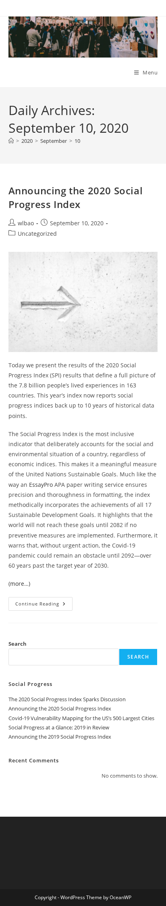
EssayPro (41, 484)
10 (77, 140)
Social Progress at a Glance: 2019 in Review (58, 727)
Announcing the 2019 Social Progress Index (59, 736)
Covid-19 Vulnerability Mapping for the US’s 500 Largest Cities (81, 718)
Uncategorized (37, 233)
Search (17, 643)
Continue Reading (44, 605)
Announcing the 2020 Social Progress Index (75, 197)
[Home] (11, 140)
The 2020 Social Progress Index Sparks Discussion (67, 699)
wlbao (26, 223)
